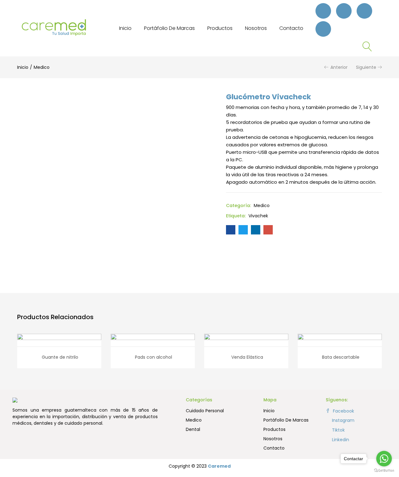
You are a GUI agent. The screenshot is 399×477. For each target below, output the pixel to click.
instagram (342, 420)
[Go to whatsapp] (384, 458)
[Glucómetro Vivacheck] (230, 229)
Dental (193, 429)
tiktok (338, 430)
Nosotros (256, 28)
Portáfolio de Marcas (169, 28)
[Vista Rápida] (52, 342)
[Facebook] (323, 11)
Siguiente (366, 67)
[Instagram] (344, 11)
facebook (343, 411)
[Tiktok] (364, 11)
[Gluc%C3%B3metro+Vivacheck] (243, 229)
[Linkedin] (323, 29)
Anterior (339, 67)
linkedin (340, 440)
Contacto (291, 28)
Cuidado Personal (205, 411)
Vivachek (258, 216)
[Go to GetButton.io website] (384, 471)
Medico (42, 67)
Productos (220, 28)
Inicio (125, 28)
